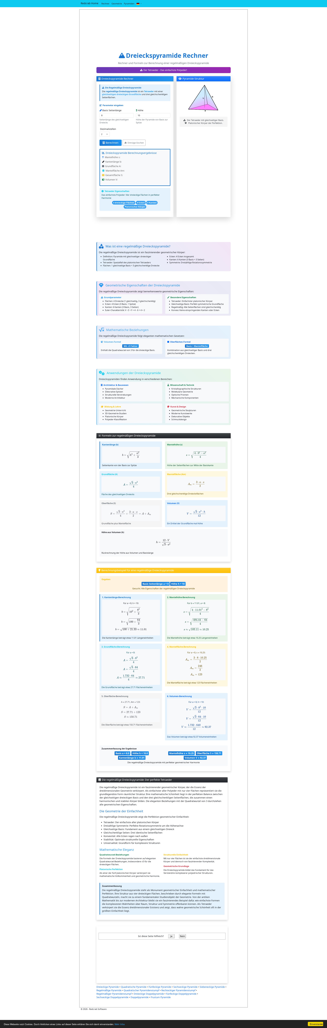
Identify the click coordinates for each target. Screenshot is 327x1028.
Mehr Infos (120, 1024)
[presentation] (131, 455)
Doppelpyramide (140, 997)
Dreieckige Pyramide (107, 986)
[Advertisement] (164, 31)
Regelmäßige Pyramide (108, 990)
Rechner (105, 3)
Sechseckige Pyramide (185, 986)
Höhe (140, 110)
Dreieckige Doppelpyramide (149, 993)
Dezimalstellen (108, 128)
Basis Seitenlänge (111, 110)
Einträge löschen (136, 142)
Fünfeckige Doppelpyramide (181, 993)
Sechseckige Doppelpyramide (112, 997)
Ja (171, 936)
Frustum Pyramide (161, 997)
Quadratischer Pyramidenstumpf (141, 990)
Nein (182, 936)
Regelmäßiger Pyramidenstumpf (114, 993)
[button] (139, 3)
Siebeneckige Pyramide (212, 986)
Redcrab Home (89, 3)
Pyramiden (129, 3)
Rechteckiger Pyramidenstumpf (178, 990)
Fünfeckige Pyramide (160, 986)
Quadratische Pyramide (133, 986)
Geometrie (117, 3)
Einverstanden (316, 1024)
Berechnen (112, 142)
